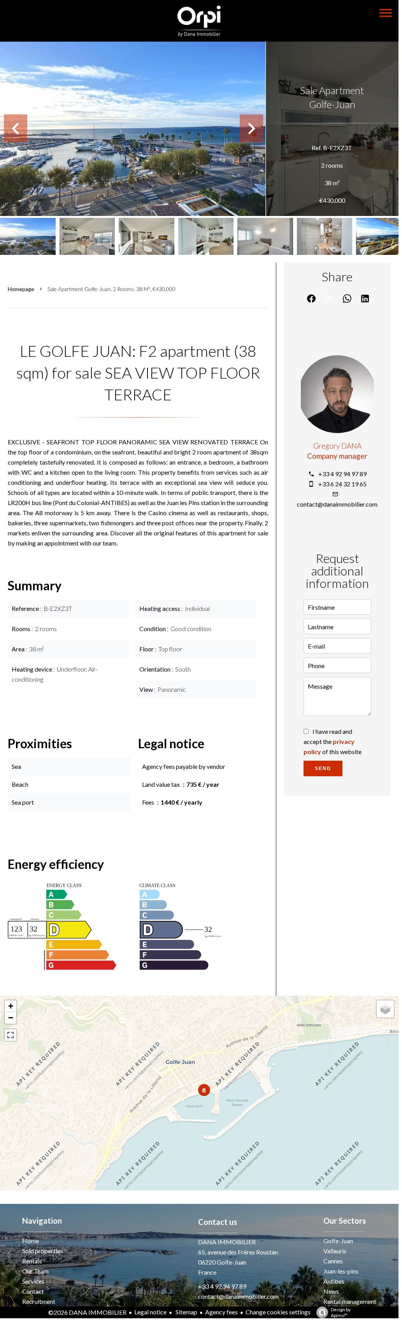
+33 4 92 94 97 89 (342, 473)
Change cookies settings (278, 1312)
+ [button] (10, 1006)
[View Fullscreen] (10, 1035)
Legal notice (150, 1312)
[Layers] (385, 1008)
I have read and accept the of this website (333, 741)
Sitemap (185, 1312)
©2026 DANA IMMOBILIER (87, 1312)
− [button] (10, 1018)
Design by (341, 1312)
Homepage (21, 289)
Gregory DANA (337, 446)
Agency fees (221, 1312)
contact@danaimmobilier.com (337, 504)
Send (323, 768)
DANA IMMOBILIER (227, 1242)
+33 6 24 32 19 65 (342, 484)
